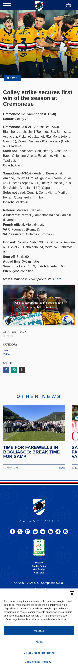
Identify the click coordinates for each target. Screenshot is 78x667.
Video (6, 354)
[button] (72, 593)
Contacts (39, 572)
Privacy (46, 661)
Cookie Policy (32, 661)
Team (6, 350)
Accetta (39, 630)
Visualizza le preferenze (39, 652)
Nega (39, 641)
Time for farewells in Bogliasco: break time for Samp (31, 452)
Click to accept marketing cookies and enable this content (39, 305)
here (58, 279)
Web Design (39, 569)
